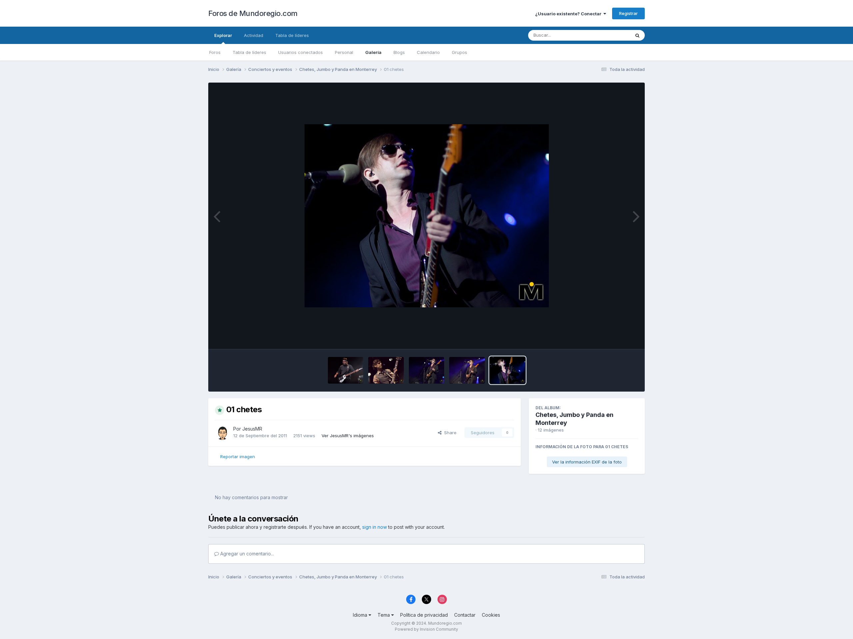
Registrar (628, 13)
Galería (373, 52)
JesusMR (252, 429)
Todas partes (608, 35)
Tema (384, 615)
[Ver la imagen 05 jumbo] (345, 370)
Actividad (253, 35)
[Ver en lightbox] (427, 215)
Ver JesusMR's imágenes (348, 435)
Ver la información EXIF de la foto (587, 462)
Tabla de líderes (249, 52)
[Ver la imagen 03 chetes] (426, 370)
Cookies (491, 615)
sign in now (374, 527)
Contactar (464, 615)
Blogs (399, 52)
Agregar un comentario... (246, 553)
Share (448, 432)
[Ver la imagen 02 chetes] (466, 370)
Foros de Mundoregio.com (253, 13)
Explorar (223, 35)
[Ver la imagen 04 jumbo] (386, 370)
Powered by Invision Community (426, 629)
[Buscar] (637, 35)
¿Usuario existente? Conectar (569, 13)
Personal (344, 52)
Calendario (428, 52)
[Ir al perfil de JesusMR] (222, 432)
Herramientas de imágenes (601, 337)
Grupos (459, 52)
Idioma (361, 615)
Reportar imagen (237, 456)
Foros (215, 52)
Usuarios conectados (300, 52)
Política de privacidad (424, 615)
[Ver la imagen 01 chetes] (507, 370)
